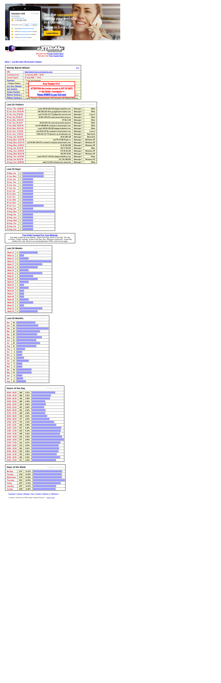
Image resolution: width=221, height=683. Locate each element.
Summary (10, 80)
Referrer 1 (46, 494)
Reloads (27, 494)
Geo (32, 494)
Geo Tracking (12, 89)
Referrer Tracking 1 (14, 95)
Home (7, 62)
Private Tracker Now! (55, 54)
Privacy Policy (51, 497)
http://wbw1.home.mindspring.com (38, 72)
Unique (19, 494)
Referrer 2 (55, 494)
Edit (77, 68)
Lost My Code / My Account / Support (27, 62)
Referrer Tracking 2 (14, 98)
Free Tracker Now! (56, 56)
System (38, 494)
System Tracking (13, 92)
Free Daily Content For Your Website (40, 235)
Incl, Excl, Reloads (14, 86)
